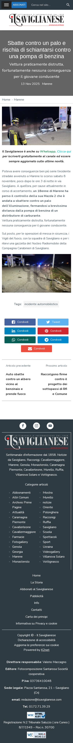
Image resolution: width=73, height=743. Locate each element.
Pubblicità (36, 596)
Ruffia (47, 522)
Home (6, 100)
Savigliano (49, 527)
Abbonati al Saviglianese (36, 589)
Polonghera (50, 512)
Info (36, 603)
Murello (48, 497)
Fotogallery (20, 542)
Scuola (47, 532)
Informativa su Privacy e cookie (36, 623)
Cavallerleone (21, 527)
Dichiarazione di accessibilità (36, 640)
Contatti (36, 610)
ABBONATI (19, 4)
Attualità (18, 512)
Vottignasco (51, 562)
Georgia (17, 552)
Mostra (48, 493)
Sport (46, 542)
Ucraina (48, 547)
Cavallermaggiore (24, 532)
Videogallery (51, 552)
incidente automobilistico (41, 304)
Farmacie (18, 537)
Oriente (48, 507)
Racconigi (49, 517)
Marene (47, 84)
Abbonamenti (21, 493)
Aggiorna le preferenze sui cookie (36, 645)
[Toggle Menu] (6, 4)
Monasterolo (21, 562)
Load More (36, 410)
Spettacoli (50, 537)
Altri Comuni (20, 497)
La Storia (37, 582)
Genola (17, 547)
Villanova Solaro (54, 557)
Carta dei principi (36, 617)
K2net (45, 650)
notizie (47, 502)
